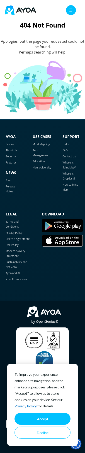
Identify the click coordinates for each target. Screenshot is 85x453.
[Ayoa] (20, 10)
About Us (11, 150)
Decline (43, 432)
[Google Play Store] (62, 231)
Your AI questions (16, 279)
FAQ (65, 150)
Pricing (10, 144)
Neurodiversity (42, 167)
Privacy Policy (26, 406)
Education (39, 161)
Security (11, 156)
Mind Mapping (41, 144)
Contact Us (69, 156)
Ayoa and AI (13, 273)
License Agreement (18, 239)
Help (65, 144)
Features (11, 162)
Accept (42, 419)
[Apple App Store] (62, 245)
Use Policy (12, 245)
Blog (8, 180)
